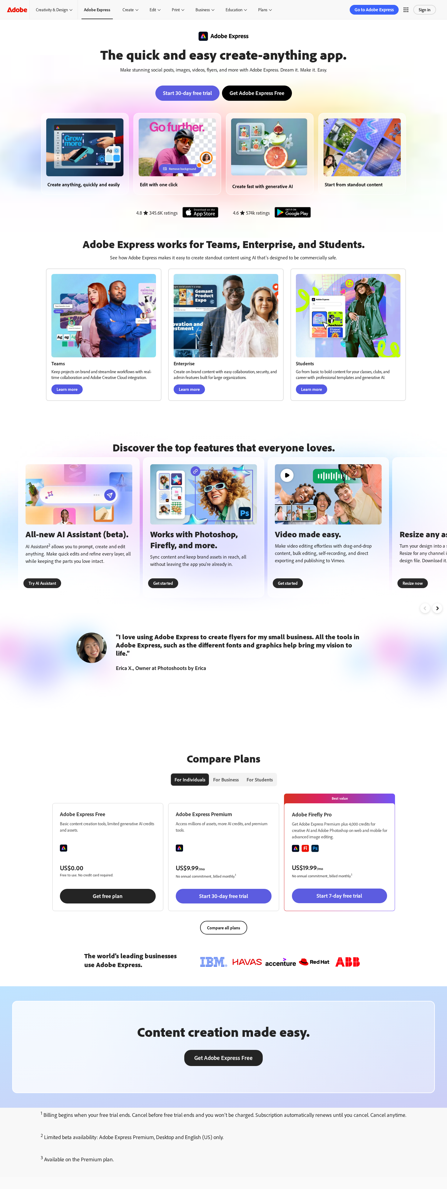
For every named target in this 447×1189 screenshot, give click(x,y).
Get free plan (108, 896)
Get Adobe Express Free (257, 92)
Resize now (413, 583)
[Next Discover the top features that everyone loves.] (437, 608)
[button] (406, 10)
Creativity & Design (52, 9)
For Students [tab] (260, 780)
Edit (153, 9)
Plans (262, 9)
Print (176, 9)
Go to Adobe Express (374, 9)
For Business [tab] (226, 780)
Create (128, 9)
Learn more (67, 389)
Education (234, 9)
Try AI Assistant (42, 583)
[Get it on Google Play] (291, 213)
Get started (163, 583)
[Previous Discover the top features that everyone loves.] (425, 608)
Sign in (425, 9)
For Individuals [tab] (190, 780)
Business (203, 9)
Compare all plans (223, 927)
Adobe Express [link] (97, 9)
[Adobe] (17, 9)
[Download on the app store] (198, 213)
